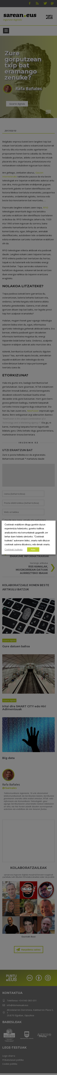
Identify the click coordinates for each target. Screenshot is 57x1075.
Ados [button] (33, 549)
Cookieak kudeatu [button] (13, 549)
